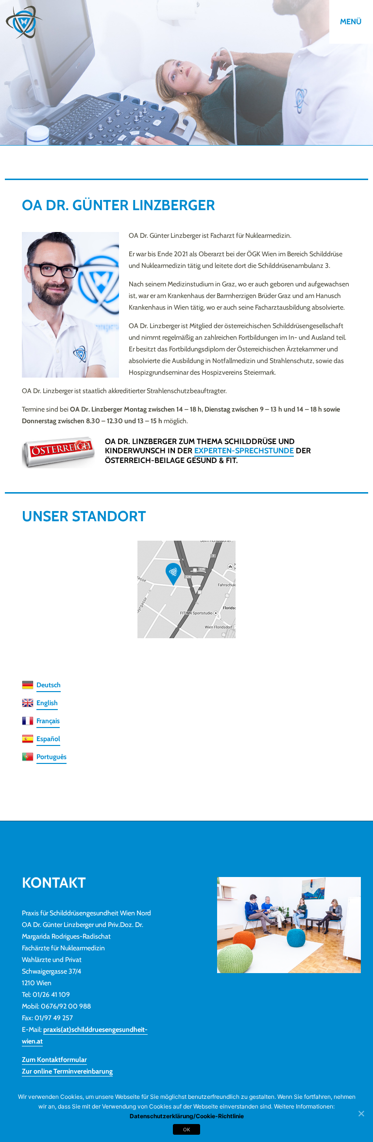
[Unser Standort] (186, 589)
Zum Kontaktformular (54, 1059)
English (47, 702)
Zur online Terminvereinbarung (67, 1071)
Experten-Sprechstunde (244, 450)
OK (186, 1129)
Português (51, 756)
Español (48, 738)
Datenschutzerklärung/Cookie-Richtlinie (187, 1116)
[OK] (361, 1114)
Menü (350, 21)
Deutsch (48, 684)
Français (48, 720)
